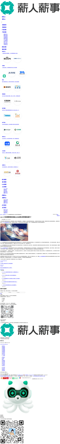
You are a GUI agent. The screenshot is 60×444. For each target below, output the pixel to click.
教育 (3, 359)
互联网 (3, 358)
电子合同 (3, 354)
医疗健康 (3, 361)
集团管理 (3, 351)
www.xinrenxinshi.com (3, 260)
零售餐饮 (3, 360)
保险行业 (3, 363)
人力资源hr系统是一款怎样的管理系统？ (9, 275)
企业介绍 (3, 367)
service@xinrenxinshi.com (4, 344)
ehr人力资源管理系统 (5, 222)
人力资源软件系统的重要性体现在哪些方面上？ (9, 281)
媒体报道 (3, 370)
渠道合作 (3, 369)
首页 (1, 214)
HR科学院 (4, 214)
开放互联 (3, 352)
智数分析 (3, 353)
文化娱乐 (3, 364)
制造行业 (3, 357)
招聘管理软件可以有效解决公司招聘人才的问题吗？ (11, 278)
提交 (1, 293)
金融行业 (3, 365)
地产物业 (3, 362)
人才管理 (3, 355)
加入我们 (3, 368)
